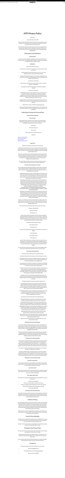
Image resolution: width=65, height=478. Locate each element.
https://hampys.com (40, 104)
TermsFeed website (31, 203)
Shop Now (35, 0)
